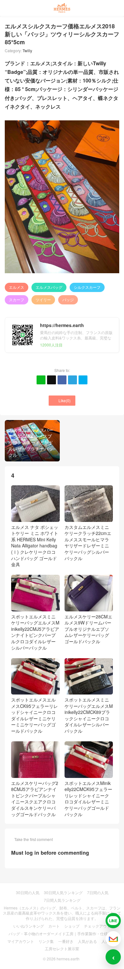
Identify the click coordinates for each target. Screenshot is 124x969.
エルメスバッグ (49, 287)
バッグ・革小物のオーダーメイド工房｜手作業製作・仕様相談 (62, 933)
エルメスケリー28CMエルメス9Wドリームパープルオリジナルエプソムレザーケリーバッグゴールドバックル (88, 629)
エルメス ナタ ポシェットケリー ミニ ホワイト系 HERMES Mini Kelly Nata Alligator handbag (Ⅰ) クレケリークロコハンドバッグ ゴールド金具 (34, 545)
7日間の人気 (97, 892)
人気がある (87, 941)
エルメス (16, 287)
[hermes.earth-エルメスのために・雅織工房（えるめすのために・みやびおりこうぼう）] (62, 8)
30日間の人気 (27, 892)
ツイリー (43, 299)
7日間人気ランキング (62, 900)
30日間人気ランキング (63, 892)
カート (54, 926)
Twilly (27, 50)
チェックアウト (97, 926)
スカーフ (16, 299)
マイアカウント (20, 941)
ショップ (71, 926)
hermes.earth (68, 958)
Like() (62, 400)
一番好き (65, 941)
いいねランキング (28, 926)
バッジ (68, 299)
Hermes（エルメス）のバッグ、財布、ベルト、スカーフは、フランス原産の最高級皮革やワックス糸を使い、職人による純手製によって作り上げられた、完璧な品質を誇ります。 (62, 913)
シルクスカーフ (87, 287)
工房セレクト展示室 (62, 948)
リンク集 (46, 941)
